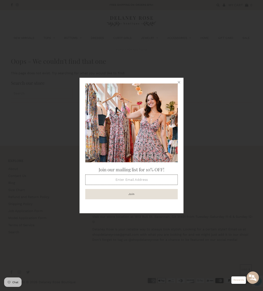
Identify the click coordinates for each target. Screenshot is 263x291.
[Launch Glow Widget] (253, 277)
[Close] (178, 82)
